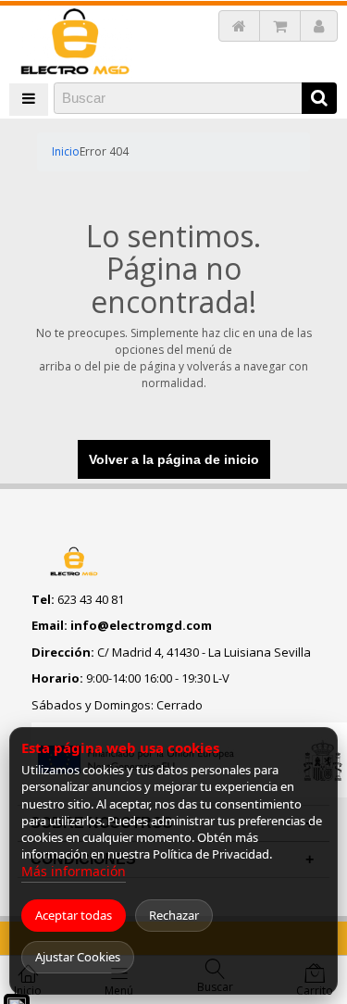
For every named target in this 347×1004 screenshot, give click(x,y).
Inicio (66, 151)
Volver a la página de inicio (174, 459)
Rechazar (174, 915)
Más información (73, 871)
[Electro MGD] (75, 43)
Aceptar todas (73, 915)
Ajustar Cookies (77, 956)
